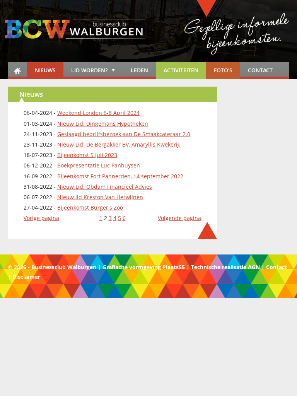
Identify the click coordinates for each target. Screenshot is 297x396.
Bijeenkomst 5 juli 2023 (87, 155)
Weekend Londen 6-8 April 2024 (98, 112)
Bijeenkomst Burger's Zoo (90, 207)
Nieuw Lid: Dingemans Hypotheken (102, 123)
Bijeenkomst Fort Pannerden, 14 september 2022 (120, 176)
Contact (260, 70)
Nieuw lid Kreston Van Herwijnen (100, 197)
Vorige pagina (41, 218)
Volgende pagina (179, 218)
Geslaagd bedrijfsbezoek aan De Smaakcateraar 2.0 (123, 134)
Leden (139, 70)
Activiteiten (181, 70)
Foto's (223, 70)
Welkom (17, 70)
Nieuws (45, 70)
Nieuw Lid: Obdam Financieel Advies (104, 186)
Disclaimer (26, 276)
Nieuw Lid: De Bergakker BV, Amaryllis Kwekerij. (119, 144)
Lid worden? (85, 72)
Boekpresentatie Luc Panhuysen (98, 165)
